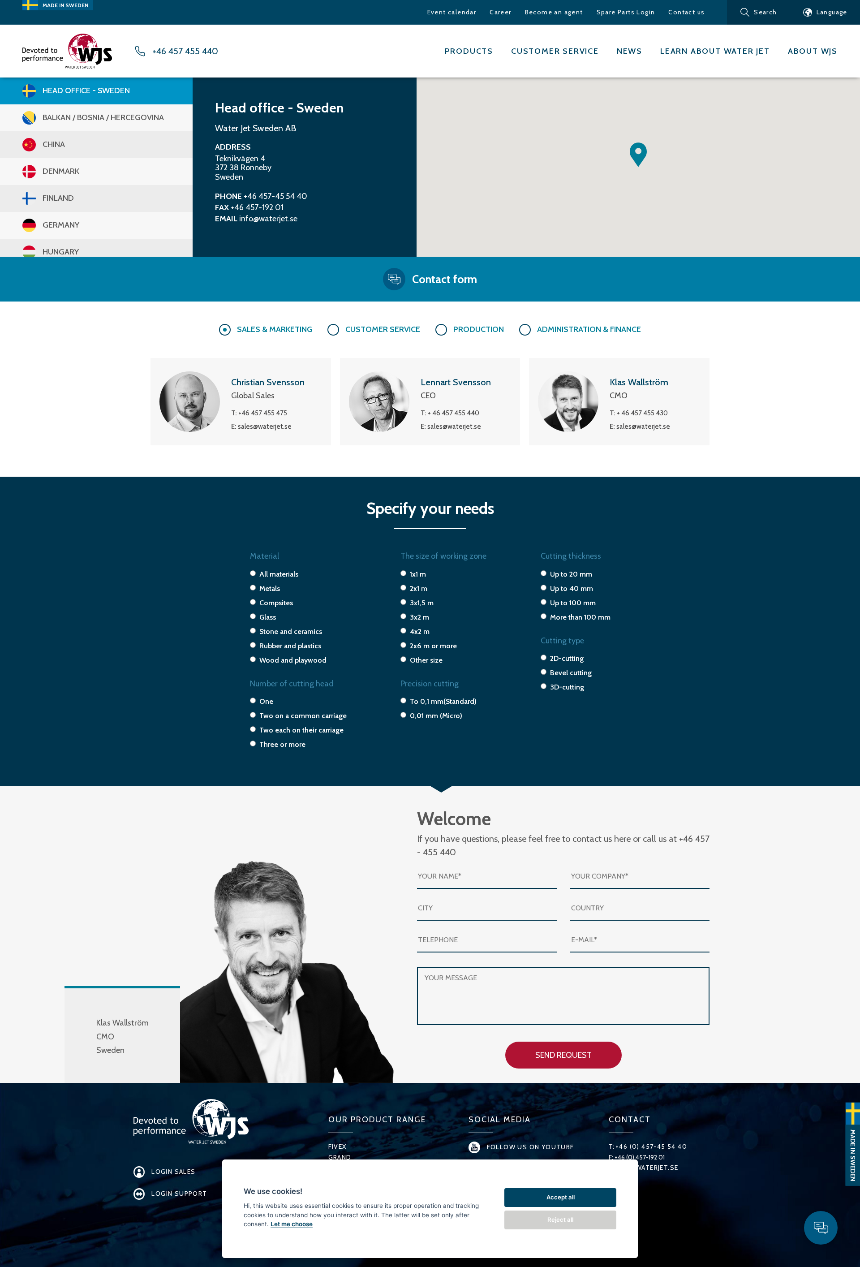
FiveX (337, 1146)
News (629, 51)
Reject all (560, 1219)
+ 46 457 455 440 (453, 413)
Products (469, 51)
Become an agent (554, 12)
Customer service (555, 51)
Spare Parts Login (626, 12)
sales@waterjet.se (265, 426)
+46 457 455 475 (262, 413)
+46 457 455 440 (185, 51)
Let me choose (292, 1224)
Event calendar (452, 12)
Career (500, 12)
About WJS (813, 51)
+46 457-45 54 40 (275, 196)
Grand (340, 1157)
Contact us (686, 12)
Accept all (560, 1197)
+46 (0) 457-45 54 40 (651, 1146)
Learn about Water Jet (715, 51)
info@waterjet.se (268, 219)
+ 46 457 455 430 (642, 413)
